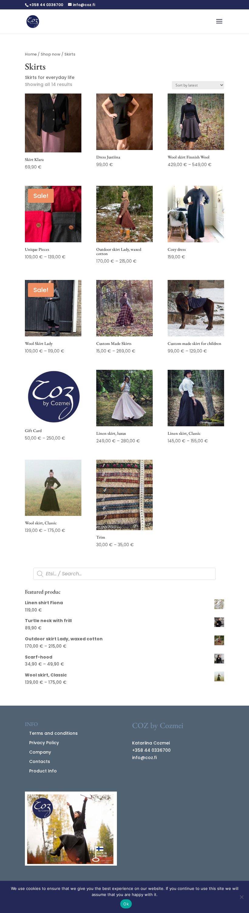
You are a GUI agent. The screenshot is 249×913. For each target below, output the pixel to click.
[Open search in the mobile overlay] (124, 574)
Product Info (43, 771)
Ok (126, 903)
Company (40, 752)
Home (31, 54)
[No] (241, 897)
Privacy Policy (44, 743)
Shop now (50, 54)
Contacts (39, 761)
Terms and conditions (53, 733)
